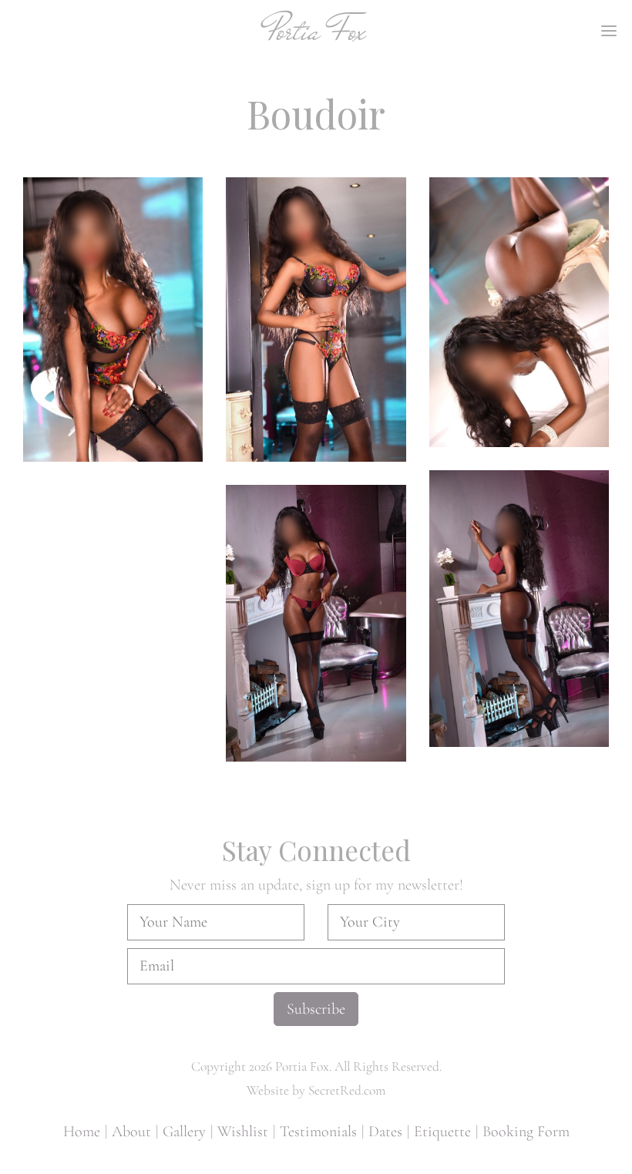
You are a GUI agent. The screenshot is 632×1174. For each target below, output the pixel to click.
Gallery (184, 1131)
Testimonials (318, 1131)
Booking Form (526, 1131)
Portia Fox (316, 30)
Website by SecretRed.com (316, 1090)
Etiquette (442, 1131)
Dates (385, 1131)
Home (81, 1131)
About (131, 1131)
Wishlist (242, 1131)
